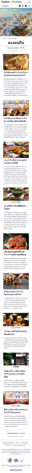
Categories (5, 6)
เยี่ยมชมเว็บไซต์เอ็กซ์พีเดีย (8, 442)
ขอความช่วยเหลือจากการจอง (19, 445)
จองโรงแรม (17, 442)
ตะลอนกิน (10, 38)
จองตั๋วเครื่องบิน (24, 442)
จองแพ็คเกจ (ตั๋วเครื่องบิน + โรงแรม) (10, 444)
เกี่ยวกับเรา (9, 445)
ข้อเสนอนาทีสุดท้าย (24, 444)
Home (4, 38)
